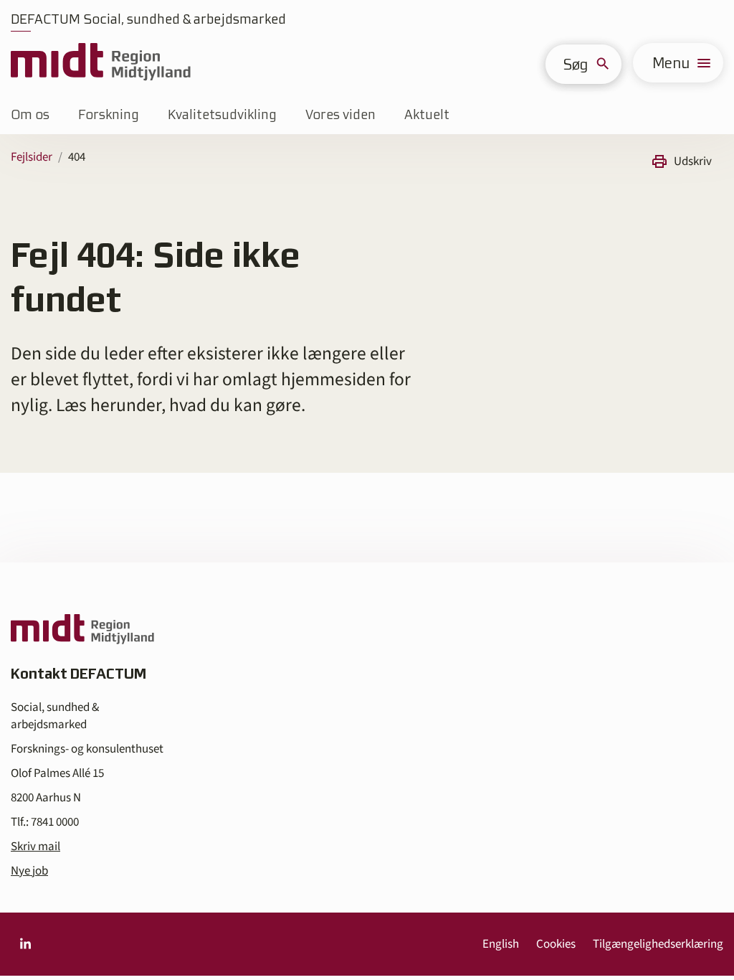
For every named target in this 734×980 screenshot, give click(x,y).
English (500, 944)
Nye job (29, 871)
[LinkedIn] (25, 944)
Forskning (108, 114)
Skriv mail (35, 846)
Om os (30, 114)
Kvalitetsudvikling (222, 114)
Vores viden (340, 114)
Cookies (556, 944)
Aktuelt (426, 114)
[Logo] (101, 63)
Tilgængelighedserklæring (658, 944)
